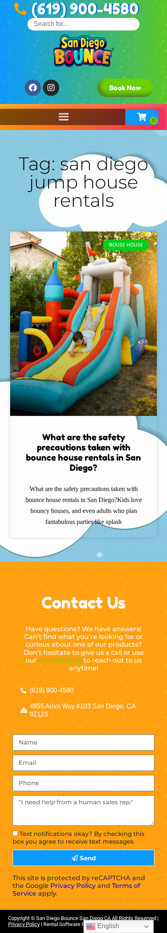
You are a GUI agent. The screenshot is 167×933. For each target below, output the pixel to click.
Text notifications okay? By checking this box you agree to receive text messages (79, 837)
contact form (60, 660)
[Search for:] (83, 23)
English (107, 925)
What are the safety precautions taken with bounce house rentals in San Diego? (83, 452)
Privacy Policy (73, 886)
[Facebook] (33, 88)
